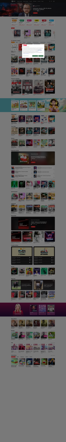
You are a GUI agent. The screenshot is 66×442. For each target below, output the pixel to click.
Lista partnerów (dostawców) (26, 53)
